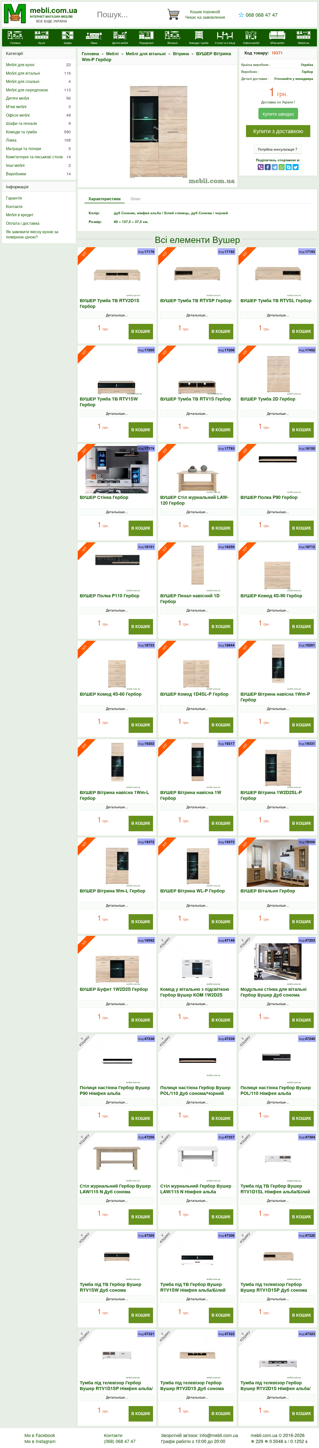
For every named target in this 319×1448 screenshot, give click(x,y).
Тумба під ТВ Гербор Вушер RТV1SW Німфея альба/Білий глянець (193, 1290)
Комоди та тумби (38, 132)
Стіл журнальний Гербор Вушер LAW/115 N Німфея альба (195, 1189)
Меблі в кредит (19, 214)
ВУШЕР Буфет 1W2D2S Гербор (114, 989)
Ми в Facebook (39, 1435)
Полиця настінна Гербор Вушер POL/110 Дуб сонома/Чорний (195, 1090)
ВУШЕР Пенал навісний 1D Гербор (190, 598)
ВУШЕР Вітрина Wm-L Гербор (112, 891)
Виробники (38, 174)
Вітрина (181, 53)
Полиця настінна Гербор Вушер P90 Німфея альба (115, 1090)
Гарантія (14, 198)
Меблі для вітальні (146, 53)
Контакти (14, 206)
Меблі (112, 53)
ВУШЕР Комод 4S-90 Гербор (271, 596)
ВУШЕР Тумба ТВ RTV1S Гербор (195, 399)
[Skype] (289, 167)
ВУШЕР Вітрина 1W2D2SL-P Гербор (271, 795)
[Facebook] (268, 167)
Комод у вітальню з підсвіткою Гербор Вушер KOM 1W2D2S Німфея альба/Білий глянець (194, 995)
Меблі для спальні (38, 81)
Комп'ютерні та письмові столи (38, 157)
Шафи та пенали (38, 123)
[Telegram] (275, 167)
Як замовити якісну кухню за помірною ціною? (32, 234)
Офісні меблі (38, 115)
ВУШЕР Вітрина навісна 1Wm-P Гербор (275, 697)
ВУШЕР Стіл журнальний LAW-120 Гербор (194, 500)
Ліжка (38, 140)
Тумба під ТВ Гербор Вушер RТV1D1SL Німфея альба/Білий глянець (275, 1191)
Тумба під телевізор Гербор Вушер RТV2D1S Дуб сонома (192, 1385)
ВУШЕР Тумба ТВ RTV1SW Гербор (109, 402)
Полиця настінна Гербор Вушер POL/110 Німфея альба (275, 1090)
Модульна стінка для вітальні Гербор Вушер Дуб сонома (273, 992)
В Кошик (140, 331)
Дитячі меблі (38, 98)
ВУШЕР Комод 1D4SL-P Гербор (194, 694)
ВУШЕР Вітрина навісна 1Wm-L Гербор (114, 795)
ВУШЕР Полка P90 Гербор (269, 497)
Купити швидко (278, 113)
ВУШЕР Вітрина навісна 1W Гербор (190, 795)
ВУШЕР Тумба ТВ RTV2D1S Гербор (109, 303)
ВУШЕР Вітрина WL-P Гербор (192, 891)
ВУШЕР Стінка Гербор (104, 497)
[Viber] (261, 167)
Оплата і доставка (22, 223)
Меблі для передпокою (38, 90)
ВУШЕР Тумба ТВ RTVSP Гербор (196, 300)
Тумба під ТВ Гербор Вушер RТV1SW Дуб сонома (110, 1287)
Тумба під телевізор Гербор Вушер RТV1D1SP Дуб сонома (273, 1287)
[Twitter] (296, 167)
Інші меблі (38, 165)
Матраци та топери (38, 148)
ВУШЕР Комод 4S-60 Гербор (111, 694)
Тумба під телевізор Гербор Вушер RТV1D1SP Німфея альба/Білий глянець (116, 1388)
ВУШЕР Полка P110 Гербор (109, 596)
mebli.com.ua (54, 9)
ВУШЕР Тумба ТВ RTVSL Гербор (276, 300)
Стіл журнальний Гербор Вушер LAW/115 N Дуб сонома (115, 1189)
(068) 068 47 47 (120, 1441)
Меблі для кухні (38, 64)
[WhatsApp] (282, 167)
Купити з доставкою (278, 131)
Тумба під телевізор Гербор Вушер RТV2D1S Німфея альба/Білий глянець (275, 1388)
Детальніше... (117, 314)
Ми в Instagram (40, 1441)
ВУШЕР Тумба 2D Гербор (267, 399)
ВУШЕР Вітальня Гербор (267, 891)
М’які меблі (38, 106)
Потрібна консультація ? (277, 149)
